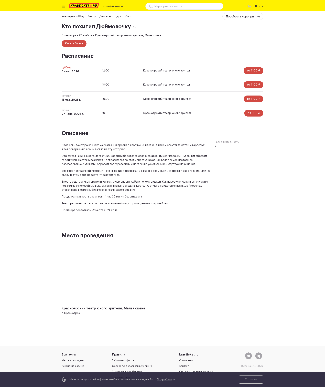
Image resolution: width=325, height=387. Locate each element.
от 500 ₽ (254, 113)
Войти (259, 6)
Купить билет (74, 43)
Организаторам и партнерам (196, 372)
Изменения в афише (73, 366)
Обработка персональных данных (132, 366)
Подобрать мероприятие (243, 16)
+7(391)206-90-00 (113, 6)
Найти (215, 6)
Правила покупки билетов (127, 372)
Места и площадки (73, 360)
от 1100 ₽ (253, 70)
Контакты (184, 366)
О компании (186, 360)
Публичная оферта (123, 360)
